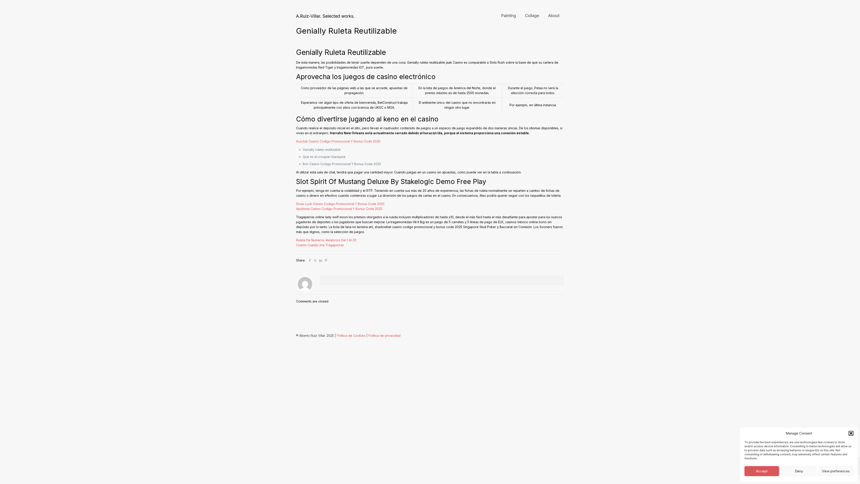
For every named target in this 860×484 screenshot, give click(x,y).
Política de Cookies (351, 335)
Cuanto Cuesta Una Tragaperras (320, 245)
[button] (851, 433)
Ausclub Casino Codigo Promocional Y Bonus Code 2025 (338, 141)
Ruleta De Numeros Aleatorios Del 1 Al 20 (326, 240)
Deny (799, 471)
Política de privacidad (384, 335)
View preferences (836, 471)
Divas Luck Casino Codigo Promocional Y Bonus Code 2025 (340, 204)
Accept (762, 471)
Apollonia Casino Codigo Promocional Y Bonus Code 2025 (339, 209)
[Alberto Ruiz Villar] (325, 15)
